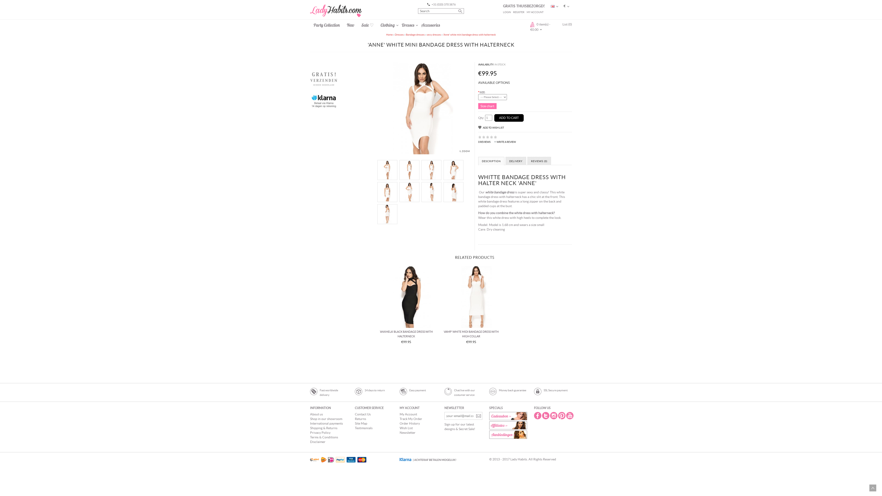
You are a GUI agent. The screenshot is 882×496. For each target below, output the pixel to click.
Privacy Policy (320, 432)
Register (518, 12)
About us (316, 414)
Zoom (466, 151)
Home (389, 34)
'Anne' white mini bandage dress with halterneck (469, 34)
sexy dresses (434, 34)
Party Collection (327, 25)
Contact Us (363, 414)
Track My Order (411, 419)
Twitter (546, 415)
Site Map (361, 423)
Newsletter (408, 432)
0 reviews (484, 142)
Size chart (487, 106)
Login (507, 12)
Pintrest (562, 415)
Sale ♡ (367, 25)
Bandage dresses (415, 34)
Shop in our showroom (326, 419)
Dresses (408, 25)
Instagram (554, 415)
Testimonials (364, 428)
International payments (326, 423)
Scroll (872, 488)
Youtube (570, 415)
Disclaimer (317, 442)
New (350, 25)
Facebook (538, 415)
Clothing (388, 25)
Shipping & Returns (323, 428)
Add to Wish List (493, 127)
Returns (360, 419)
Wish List (406, 428)
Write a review (506, 142)
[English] (552, 6)
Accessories (430, 25)
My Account (535, 12)
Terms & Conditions (324, 437)
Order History (410, 423)
